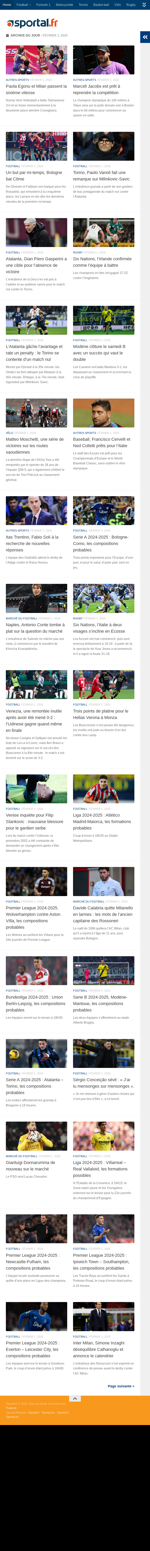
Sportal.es (12, 1416)
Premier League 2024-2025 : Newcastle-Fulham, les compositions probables (33, 1262)
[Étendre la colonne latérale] (145, 37)
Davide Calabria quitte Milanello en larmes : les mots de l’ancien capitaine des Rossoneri (103, 914)
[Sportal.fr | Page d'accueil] (32, 23)
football (13, 166)
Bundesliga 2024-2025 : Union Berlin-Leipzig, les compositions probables (35, 1003)
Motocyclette (64, 4)
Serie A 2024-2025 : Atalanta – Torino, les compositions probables (34, 1086)
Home (7, 4)
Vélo (117, 4)
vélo (9, 432)
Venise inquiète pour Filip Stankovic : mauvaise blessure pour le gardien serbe (34, 821)
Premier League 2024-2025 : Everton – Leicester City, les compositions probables (33, 1349)
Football (22, 4)
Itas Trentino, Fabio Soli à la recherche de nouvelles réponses (32, 543)
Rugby (131, 4)
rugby (78, 252)
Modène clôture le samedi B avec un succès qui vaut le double (99, 353)
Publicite (11, 1408)
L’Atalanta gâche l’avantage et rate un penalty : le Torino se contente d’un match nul (34, 353)
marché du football (22, 618)
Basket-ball (101, 4)
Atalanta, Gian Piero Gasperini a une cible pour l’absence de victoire (36, 265)
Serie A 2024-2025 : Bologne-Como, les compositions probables (101, 543)
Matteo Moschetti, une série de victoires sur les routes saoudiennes (35, 446)
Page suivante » (121, 1386)
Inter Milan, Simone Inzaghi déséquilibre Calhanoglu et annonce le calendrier (98, 1349)
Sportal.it (33, 1412)
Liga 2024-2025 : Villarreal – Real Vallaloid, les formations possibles (100, 1169)
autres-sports (17, 79)
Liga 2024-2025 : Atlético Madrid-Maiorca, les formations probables (102, 821)
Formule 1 (43, 4)
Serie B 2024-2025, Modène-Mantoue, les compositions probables (100, 1003)
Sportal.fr (63, 1412)
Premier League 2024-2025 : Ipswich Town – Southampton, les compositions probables (101, 1262)
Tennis (83, 4)
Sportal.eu (48, 1412)
